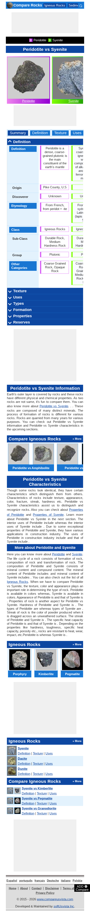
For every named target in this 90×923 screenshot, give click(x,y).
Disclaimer (52, 888)
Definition (40, 133)
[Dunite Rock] (11, 771)
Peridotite (28, 101)
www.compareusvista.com (55, 899)
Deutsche (53, 880)
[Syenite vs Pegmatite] (13, 800)
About (24, 888)
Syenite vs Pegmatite (37, 798)
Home (12, 888)
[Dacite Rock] (11, 761)
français (40, 880)
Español (11, 880)
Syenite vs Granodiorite (39, 808)
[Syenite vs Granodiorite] (13, 810)
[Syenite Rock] (11, 751)
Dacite (22, 758)
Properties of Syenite (48, 514)
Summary (18, 133)
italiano (66, 880)
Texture (60, 133)
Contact (36, 888)
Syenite (73, 101)
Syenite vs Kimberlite (37, 788)
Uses (77, 133)
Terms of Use (71, 888)
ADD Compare (82, 887)
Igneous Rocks (54, 5)
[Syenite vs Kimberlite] (13, 790)
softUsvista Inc (64, 906)
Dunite (22, 769)
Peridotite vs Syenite (54, 406)
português (25, 880)
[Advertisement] (45, 22)
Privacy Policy (45, 892)
